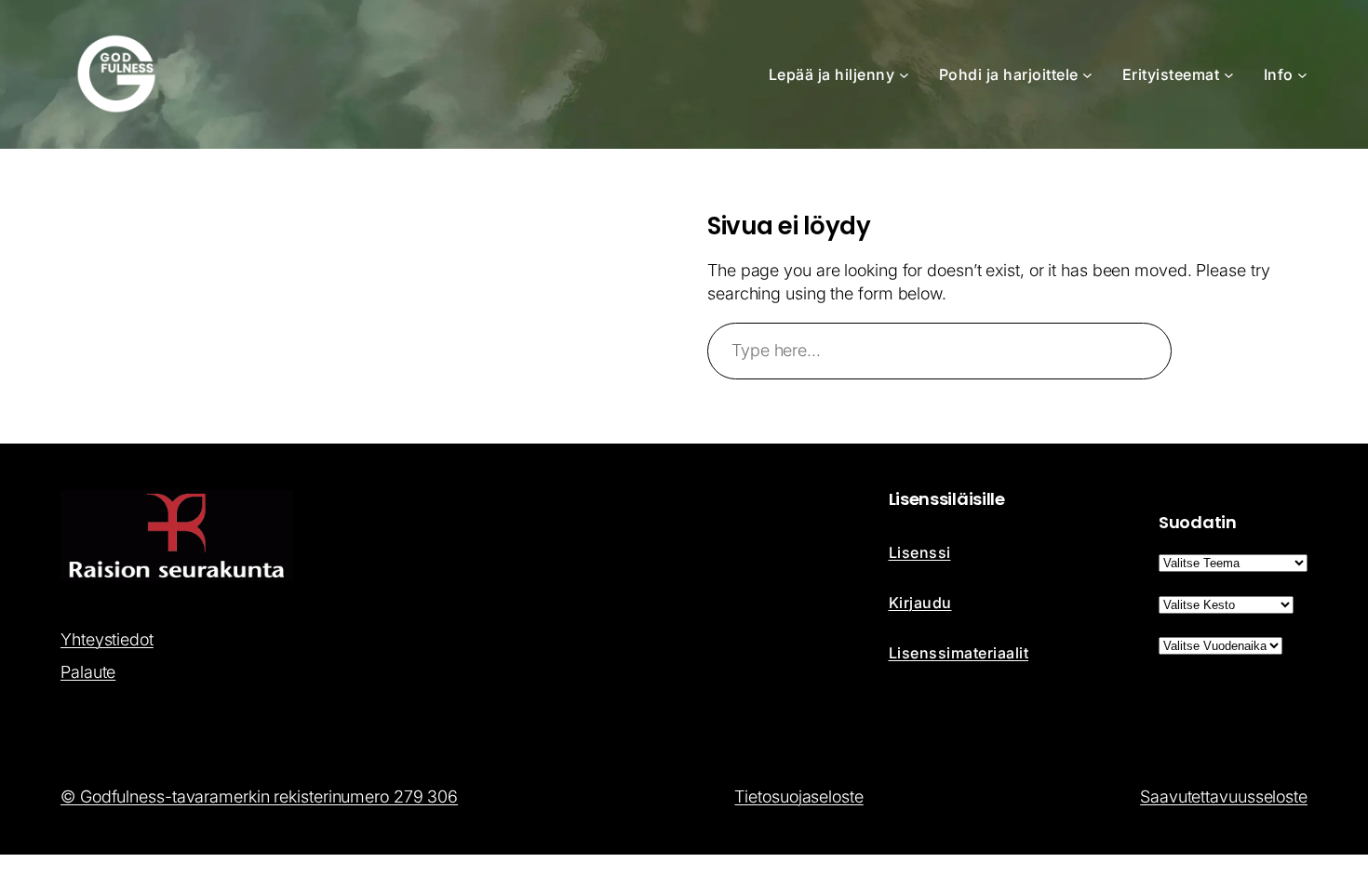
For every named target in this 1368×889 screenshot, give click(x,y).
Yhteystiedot (107, 639)
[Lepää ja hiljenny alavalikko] (904, 75)
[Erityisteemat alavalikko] (1229, 75)
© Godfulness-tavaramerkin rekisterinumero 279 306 (259, 796)
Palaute (87, 672)
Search (1248, 350)
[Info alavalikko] (1302, 75)
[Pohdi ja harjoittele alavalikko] (1087, 75)
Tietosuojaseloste (798, 796)
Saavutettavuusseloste (1224, 796)
